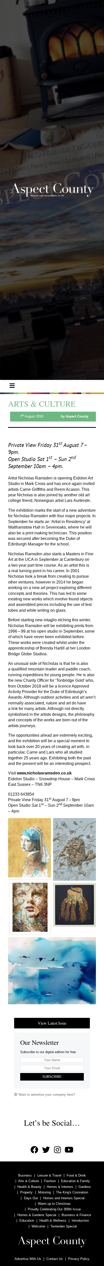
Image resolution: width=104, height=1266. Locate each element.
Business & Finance (76, 1215)
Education (26, 1220)
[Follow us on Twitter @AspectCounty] (46, 1150)
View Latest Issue (52, 1023)
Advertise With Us (28, 1259)
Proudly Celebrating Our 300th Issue (54, 1209)
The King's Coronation (72, 1192)
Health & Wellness (52, 1220)
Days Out (31, 1198)
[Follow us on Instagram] (57, 1150)
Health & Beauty (29, 1187)
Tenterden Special (63, 1226)
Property (26, 1192)
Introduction (80, 1220)
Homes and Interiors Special (64, 1198)
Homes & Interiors (60, 1187)
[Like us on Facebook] (34, 1150)
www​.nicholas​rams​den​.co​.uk (44, 773)
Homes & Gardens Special (36, 1215)
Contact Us (54, 1259)
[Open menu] (12, 385)
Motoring (44, 1192)
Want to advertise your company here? (46, 1094)
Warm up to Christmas (54, 1204)
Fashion (50, 1181)
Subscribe (52, 1077)
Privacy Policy (78, 1259)
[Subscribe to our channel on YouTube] (69, 1150)
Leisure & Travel (49, 1175)
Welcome (38, 1226)
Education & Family (75, 1181)
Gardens (85, 1187)
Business (25, 1175)
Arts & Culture (28, 1181)
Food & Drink (76, 1175)
